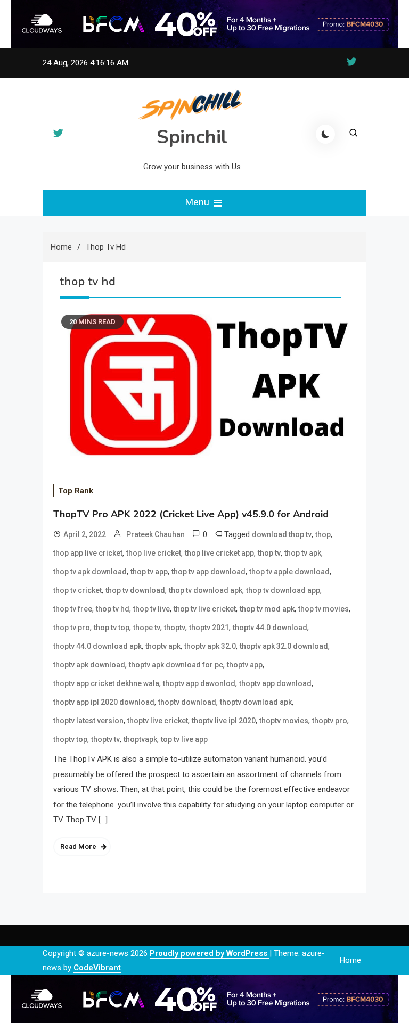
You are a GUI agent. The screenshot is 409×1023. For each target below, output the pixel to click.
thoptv (174, 627)
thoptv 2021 (209, 627)
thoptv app (245, 665)
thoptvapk (140, 739)
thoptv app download (275, 683)
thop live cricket (153, 553)
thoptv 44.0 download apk (97, 646)
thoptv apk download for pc (176, 665)
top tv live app (184, 739)
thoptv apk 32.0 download (284, 646)
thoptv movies (283, 720)
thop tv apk (302, 553)
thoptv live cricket (157, 720)
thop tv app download (208, 571)
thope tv (146, 627)
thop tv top (111, 627)
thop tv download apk (205, 590)
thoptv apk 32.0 (210, 646)
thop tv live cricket (205, 609)
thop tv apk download (90, 571)
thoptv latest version (88, 720)
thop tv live (151, 609)
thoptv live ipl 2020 (224, 720)
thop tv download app (283, 590)
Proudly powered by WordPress (209, 953)
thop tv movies (323, 609)
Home (350, 960)
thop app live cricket (87, 553)
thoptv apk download (89, 665)
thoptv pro (329, 720)
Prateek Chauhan (155, 534)
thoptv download (187, 702)
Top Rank (75, 491)
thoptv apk (163, 646)
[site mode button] (325, 134)
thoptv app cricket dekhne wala (106, 683)
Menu (198, 202)
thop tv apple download (289, 571)
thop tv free (72, 609)
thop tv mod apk (267, 609)
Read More (78, 847)
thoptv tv (105, 739)
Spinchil (192, 137)
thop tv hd (112, 609)
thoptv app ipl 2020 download (103, 702)
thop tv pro (71, 627)
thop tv (269, 553)
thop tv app (149, 571)
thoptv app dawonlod (199, 683)
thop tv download (135, 590)
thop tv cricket (77, 590)
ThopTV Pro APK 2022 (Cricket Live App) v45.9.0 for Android (191, 514)
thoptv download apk (256, 702)
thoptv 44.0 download (270, 627)
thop (323, 534)
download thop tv (282, 534)
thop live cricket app (219, 553)
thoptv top (70, 739)
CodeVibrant (97, 967)
